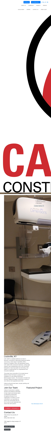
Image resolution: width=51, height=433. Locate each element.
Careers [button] (28, 9)
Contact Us (35, 9)
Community (31, 5)
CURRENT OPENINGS (11, 408)
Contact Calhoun (38, 205)
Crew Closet (44, 9)
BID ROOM (7, 429)
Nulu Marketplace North (37, 403)
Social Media (21, 9)
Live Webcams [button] (35, 2)
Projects (38, 5)
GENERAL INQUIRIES (9, 426)
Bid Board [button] (26, 2)
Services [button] (45, 5)
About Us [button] (23, 5)
